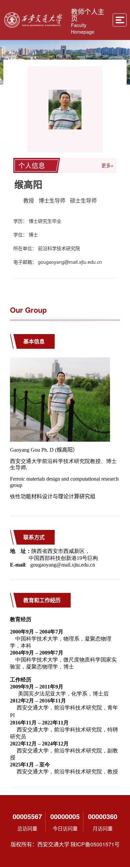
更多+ (107, 165)
